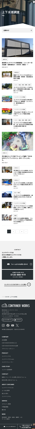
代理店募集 (5, 407)
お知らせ (5, 153)
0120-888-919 (8, 319)
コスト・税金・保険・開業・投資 (22, 85)
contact (18, 319)
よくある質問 (6, 390)
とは (9, 343)
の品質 (10, 346)
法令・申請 (17, 192)
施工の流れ (5, 393)
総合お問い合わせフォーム (9, 380)
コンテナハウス (6, 356)
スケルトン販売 (6, 404)
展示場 (4, 410)
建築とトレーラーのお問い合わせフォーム (14, 377)
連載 (15, 215)
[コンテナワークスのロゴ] (13, 2)
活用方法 (5, 59)
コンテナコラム (6, 396)
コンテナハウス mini (8, 359)
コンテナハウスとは (7, 387)
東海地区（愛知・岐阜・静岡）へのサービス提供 (12, 418)
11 (21, 231)
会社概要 (4, 340)
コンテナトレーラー (7, 362)
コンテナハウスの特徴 (19, 97)
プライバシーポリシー (8, 348)
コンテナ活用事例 (7, 369)
